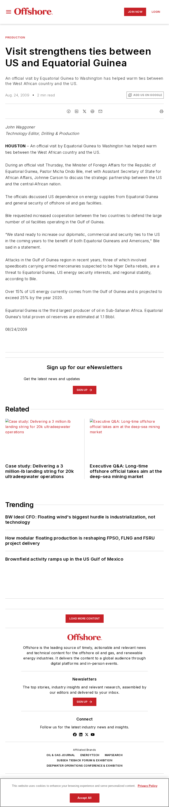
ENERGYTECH (89, 755)
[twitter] (84, 111)
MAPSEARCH (114, 755)
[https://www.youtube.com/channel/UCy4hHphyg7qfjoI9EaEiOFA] (92, 734)
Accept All (84, 798)
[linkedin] (76, 111)
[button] (8, 12)
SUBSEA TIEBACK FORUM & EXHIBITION (84, 760)
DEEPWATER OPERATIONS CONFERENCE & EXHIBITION (85, 765)
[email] (100, 111)
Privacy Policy (147, 785)
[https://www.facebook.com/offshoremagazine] (75, 734)
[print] (161, 111)
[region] (84, 792)
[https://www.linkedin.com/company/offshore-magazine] (81, 734)
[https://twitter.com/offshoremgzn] (86, 734)
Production (15, 37)
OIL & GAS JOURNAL (60, 755)
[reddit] (92, 111)
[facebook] (68, 111)
